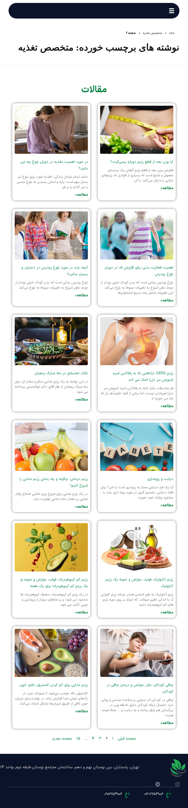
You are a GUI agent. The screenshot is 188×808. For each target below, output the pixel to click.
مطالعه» (167, 188)
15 (78, 739)
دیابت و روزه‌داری (160, 479)
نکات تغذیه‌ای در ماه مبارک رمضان (61, 373)
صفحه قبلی (127, 739)
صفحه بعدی (62, 739)
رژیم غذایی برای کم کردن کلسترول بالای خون (54, 685)
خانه (172, 33)
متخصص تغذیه (152, 33)
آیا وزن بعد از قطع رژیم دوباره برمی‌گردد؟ (141, 162)
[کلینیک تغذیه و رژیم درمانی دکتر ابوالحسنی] (178, 768)
